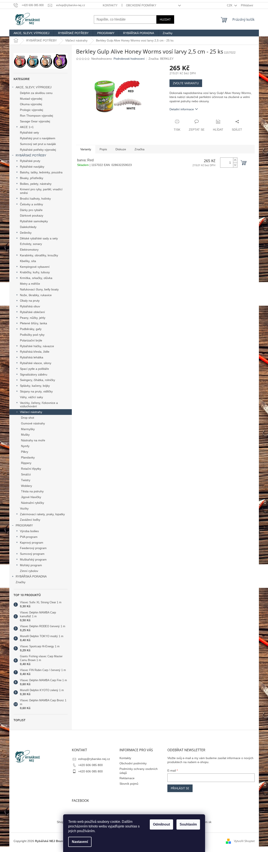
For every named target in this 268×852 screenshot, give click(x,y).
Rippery (26, 463)
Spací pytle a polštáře (34, 368)
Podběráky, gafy (31, 329)
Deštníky (26, 232)
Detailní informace (181, 109)
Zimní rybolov (29, 571)
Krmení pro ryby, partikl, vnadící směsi (41, 191)
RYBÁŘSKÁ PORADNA (31, 576)
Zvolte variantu (186, 83)
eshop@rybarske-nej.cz (94, 759)
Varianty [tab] (85, 149)
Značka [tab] (139, 149)
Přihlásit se (180, 788)
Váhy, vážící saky (31, 397)
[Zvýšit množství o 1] (235, 160)
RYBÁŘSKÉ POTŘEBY (31, 155)
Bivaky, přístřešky (31, 178)
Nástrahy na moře (33, 440)
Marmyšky (28, 429)
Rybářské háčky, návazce (37, 346)
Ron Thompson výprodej (36, 115)
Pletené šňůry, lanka (33, 323)
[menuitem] (31, 33)
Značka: (161, 58)
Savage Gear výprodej (35, 121)
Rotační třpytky (31, 468)
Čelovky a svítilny (31, 204)
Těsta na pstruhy (32, 491)
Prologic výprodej (31, 110)
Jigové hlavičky (31, 497)
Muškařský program (33, 559)
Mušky (25, 434)
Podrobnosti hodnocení (129, 58)
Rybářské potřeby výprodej (38, 149)
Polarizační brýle (31, 340)
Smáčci (26, 474)
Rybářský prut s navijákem (37, 138)
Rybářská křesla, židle (34, 351)
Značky (20, 582)
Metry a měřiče (30, 283)
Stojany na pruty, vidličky (36, 391)
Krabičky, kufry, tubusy (35, 272)
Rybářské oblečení (32, 312)
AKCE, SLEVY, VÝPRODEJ (33, 87)
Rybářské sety (29, 132)
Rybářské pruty (30, 161)
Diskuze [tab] (120, 149)
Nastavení (80, 842)
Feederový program (33, 548)
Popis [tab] (103, 149)
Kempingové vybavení (35, 266)
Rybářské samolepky (34, 221)
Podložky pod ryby (32, 334)
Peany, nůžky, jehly (32, 317)
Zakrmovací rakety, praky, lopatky (42, 514)
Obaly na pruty (30, 300)
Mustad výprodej (31, 98)
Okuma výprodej (31, 104)
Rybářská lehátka (31, 357)
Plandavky (28, 457)
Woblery (26, 485)
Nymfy (25, 446)
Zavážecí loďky (30, 519)
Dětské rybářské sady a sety (39, 238)
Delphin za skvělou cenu (36, 93)
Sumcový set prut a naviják (38, 144)
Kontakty (110, 5)
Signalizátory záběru (33, 374)
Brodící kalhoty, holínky (35, 198)
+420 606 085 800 (90, 765)
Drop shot (27, 417)
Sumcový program (32, 553)
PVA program (28, 537)
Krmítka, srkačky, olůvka (36, 278)
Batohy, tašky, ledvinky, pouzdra (41, 172)
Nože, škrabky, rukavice (36, 295)
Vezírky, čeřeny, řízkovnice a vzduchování (39, 404)
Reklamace (127, 778)
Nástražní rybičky (32, 502)
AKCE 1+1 (27, 127)
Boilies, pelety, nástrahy (35, 183)
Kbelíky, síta (28, 261)
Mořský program (31, 565)
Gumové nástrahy (33, 423)
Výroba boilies (29, 531)
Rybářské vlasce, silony (35, 363)
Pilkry (24, 451)
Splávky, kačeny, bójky (35, 385)
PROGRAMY (24, 525)
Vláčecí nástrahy (31, 412)
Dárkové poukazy (31, 215)
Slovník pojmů (128, 783)
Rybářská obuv (30, 306)
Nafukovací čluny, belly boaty (39, 289)
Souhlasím (188, 824)
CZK (230, 5)
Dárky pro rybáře (31, 210)
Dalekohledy (28, 227)
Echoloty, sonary (31, 244)
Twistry (25, 480)
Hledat (165, 19)
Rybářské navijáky (32, 166)
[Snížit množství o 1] (235, 165)
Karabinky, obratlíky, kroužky (39, 255)
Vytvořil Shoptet (244, 841)
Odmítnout (161, 824)
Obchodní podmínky (141, 5)
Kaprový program (31, 542)
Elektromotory (29, 249)
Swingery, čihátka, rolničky (37, 380)
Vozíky (24, 508)
